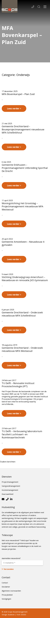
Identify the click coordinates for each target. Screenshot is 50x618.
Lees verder (13, 108)
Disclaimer (6, 587)
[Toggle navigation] (45, 7)
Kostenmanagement (10, 490)
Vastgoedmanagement (11, 486)
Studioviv (11, 614)
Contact (5, 582)
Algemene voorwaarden (11, 591)
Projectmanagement (10, 482)
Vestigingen (6, 599)
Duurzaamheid (7, 494)
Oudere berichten (7, 461)
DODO (23, 614)
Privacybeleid (7, 595)
